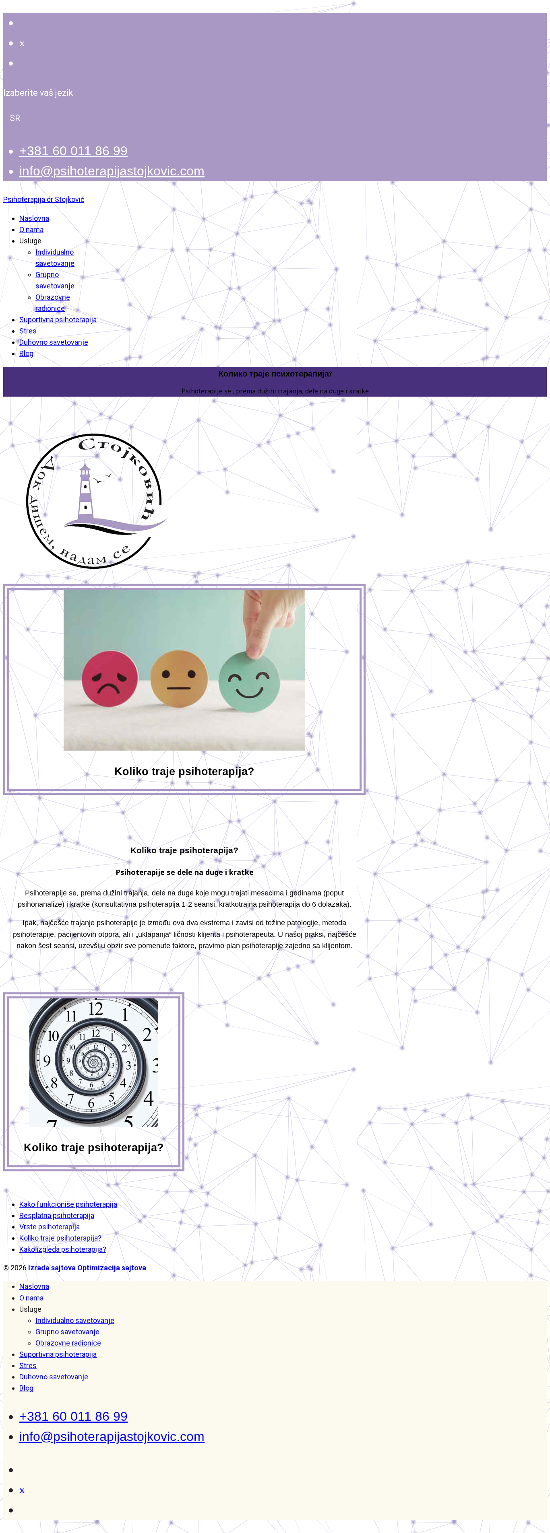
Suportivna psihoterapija (58, 319)
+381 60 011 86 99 (73, 151)
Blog (26, 353)
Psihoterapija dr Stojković (43, 199)
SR (15, 118)
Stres (28, 331)
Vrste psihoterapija (49, 1226)
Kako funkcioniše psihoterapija (68, 1204)
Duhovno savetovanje (53, 342)
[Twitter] (22, 42)
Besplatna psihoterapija (56, 1215)
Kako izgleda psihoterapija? (62, 1249)
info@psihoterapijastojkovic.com (112, 171)
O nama (31, 229)
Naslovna (34, 218)
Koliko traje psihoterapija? (60, 1238)
